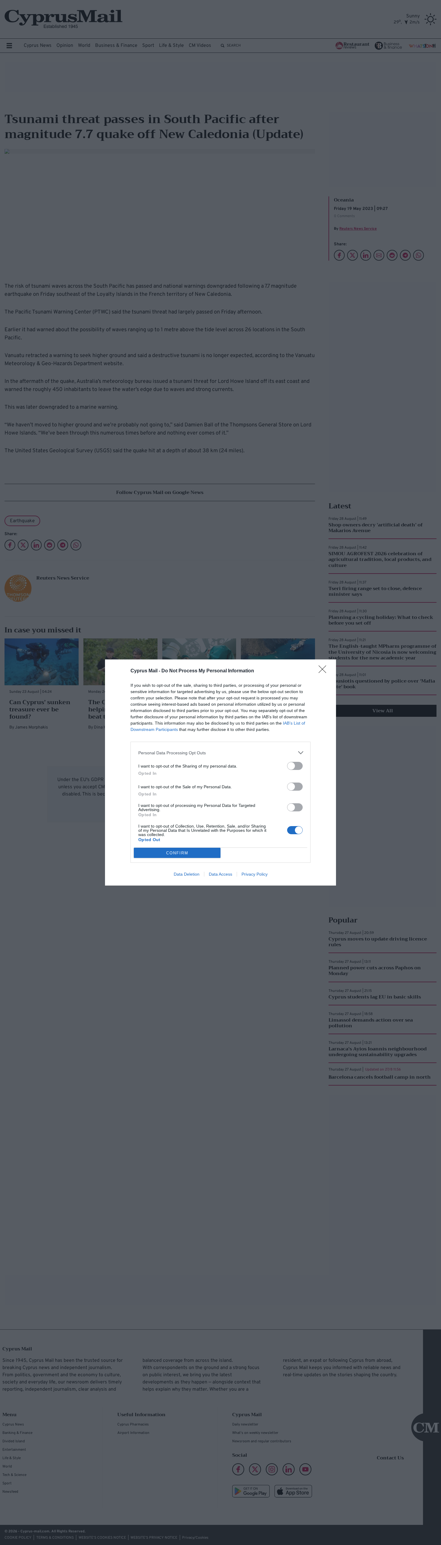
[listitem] (220, 753)
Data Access (220, 874)
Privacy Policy (255, 874)
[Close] (324, 671)
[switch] (295, 766)
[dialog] (220, 772)
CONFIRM (177, 853)
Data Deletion (187, 874)
